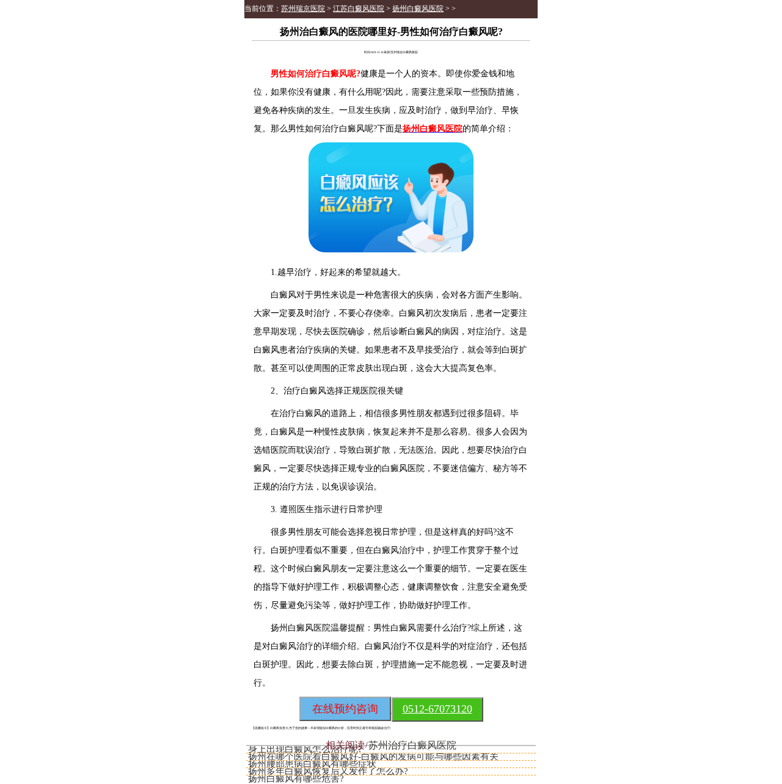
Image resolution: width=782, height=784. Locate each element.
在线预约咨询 (345, 709)
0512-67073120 (437, 709)
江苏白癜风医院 (358, 8)
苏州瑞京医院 (303, 8)
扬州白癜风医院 (418, 8)
